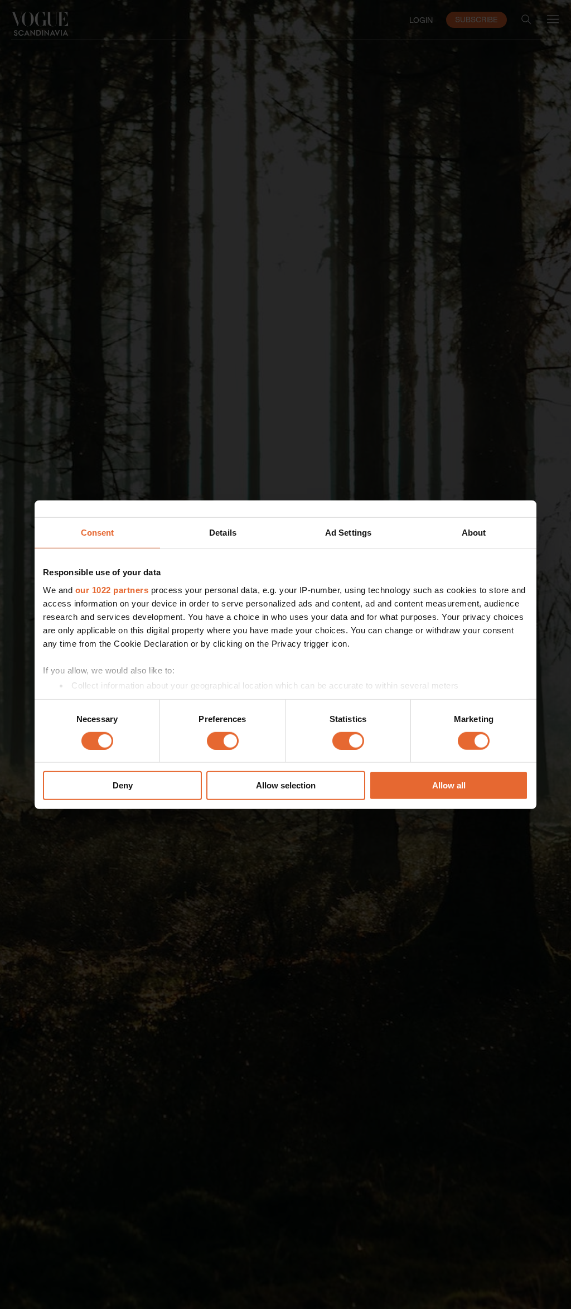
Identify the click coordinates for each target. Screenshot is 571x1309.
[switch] (223, 741)
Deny (123, 785)
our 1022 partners (112, 589)
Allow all (449, 785)
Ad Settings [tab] (348, 532)
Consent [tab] (97, 532)
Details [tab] (222, 532)
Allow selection (286, 785)
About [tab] (474, 532)
